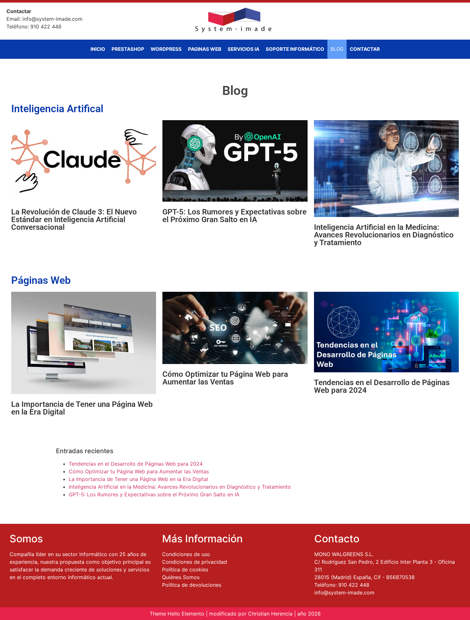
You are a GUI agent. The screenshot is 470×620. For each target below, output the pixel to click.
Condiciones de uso (186, 554)
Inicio (97, 49)
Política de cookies (185, 569)
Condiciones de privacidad (194, 562)
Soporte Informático (295, 49)
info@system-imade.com (344, 592)
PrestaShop (128, 49)
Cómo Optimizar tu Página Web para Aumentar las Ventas (225, 378)
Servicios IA (243, 49)
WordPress (166, 49)
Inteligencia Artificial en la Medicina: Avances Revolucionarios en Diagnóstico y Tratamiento (384, 235)
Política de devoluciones (191, 585)
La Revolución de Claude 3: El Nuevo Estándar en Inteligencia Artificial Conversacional (74, 219)
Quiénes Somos (181, 577)
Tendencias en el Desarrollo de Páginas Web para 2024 (382, 386)
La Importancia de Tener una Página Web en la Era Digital (82, 408)
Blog (337, 49)
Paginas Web (204, 49)
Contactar (365, 49)
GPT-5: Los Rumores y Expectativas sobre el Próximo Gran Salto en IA (234, 215)
